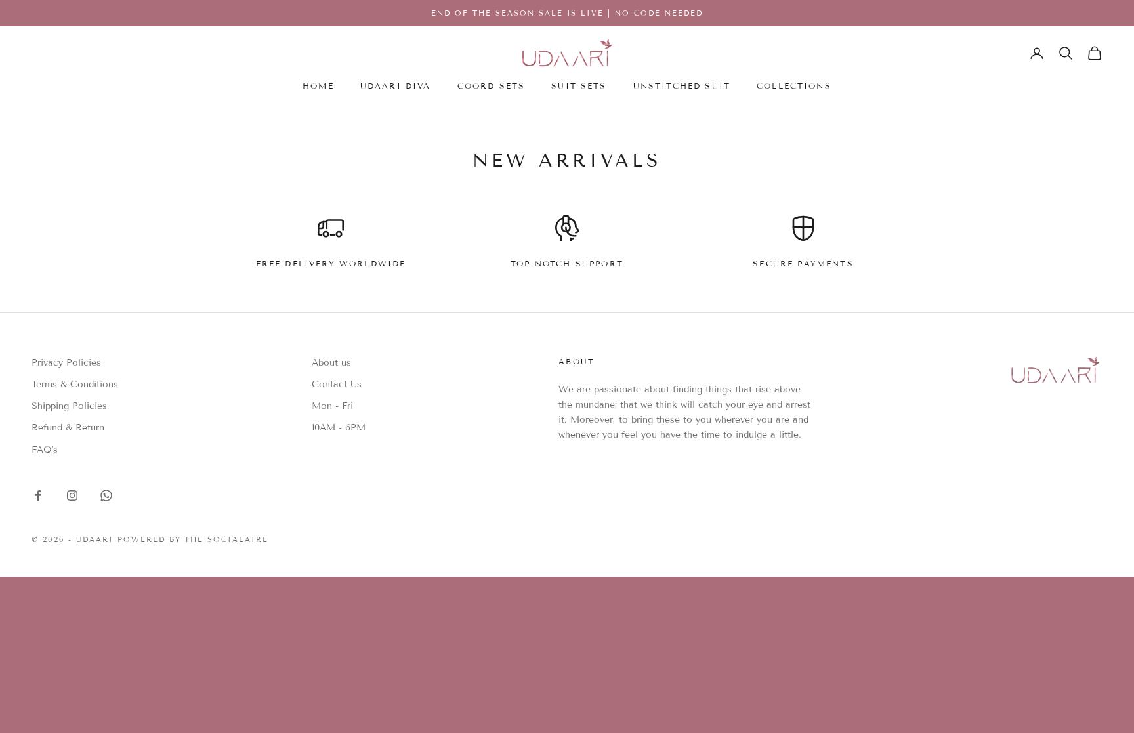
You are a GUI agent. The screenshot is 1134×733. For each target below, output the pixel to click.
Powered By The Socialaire (193, 539)
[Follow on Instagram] (72, 495)
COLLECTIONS (794, 86)
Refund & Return (68, 427)
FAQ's (45, 449)
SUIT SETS (578, 86)
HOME (318, 86)
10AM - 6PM (339, 427)
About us (331, 362)
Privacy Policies (66, 362)
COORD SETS (491, 86)
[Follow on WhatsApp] (106, 495)
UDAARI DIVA (395, 86)
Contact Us (337, 384)
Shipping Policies (69, 405)
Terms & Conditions (75, 384)
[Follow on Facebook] (38, 495)
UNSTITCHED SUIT (681, 86)
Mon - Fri (332, 405)
